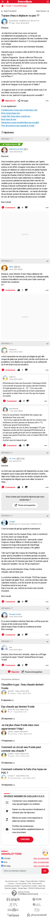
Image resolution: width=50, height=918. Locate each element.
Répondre (15, 672)
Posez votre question (26, 505)
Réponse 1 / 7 (7, 139)
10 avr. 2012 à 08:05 (15, 269)
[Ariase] (13, 915)
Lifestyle (6, 858)
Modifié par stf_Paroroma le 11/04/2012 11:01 (25, 524)
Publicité (42, 881)
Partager (24, 101)
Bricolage (7, 866)
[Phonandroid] (37, 915)
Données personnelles (12, 886)
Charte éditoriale (31, 881)
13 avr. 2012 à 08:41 (22, 23)
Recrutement (37, 884)
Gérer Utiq (41, 886)
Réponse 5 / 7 (7, 516)
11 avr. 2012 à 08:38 (15, 411)
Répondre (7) (10, 101)
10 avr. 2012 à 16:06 (15, 352)
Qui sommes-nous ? (12, 881)
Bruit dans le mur (8, 119)
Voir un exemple (41, 858)
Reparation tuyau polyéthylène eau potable (20, 122)
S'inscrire (25, 839)
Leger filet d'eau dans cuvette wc (15, 116)
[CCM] (37, 899)
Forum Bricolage (20, 6)
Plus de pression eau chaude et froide (17, 125)
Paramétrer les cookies (29, 886)
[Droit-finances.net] (37, 904)
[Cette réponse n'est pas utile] (26, 207)
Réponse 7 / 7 (7, 641)
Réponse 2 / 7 (7, 261)
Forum (8, 6)
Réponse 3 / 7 (7, 344)
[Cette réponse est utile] (18, 207)
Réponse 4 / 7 (7, 453)
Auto (5, 862)
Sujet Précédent (10, 11)
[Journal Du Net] (13, 904)
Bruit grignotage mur (10, 113)
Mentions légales (11, 888)
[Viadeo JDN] (37, 910)
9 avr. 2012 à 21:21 (15, 461)
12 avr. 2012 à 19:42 (15, 617)
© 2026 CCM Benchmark (37, 888)
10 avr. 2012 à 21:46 (15, 152)
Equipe (22, 881)
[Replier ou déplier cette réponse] (47, 139)
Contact (11, 884)
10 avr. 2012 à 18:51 (15, 379)
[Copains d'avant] (13, 910)
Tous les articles (21, 884)
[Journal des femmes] (13, 899)
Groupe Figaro (22, 888)
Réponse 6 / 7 (7, 608)
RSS (29, 884)
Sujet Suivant (41, 11)
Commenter (10, 208)
